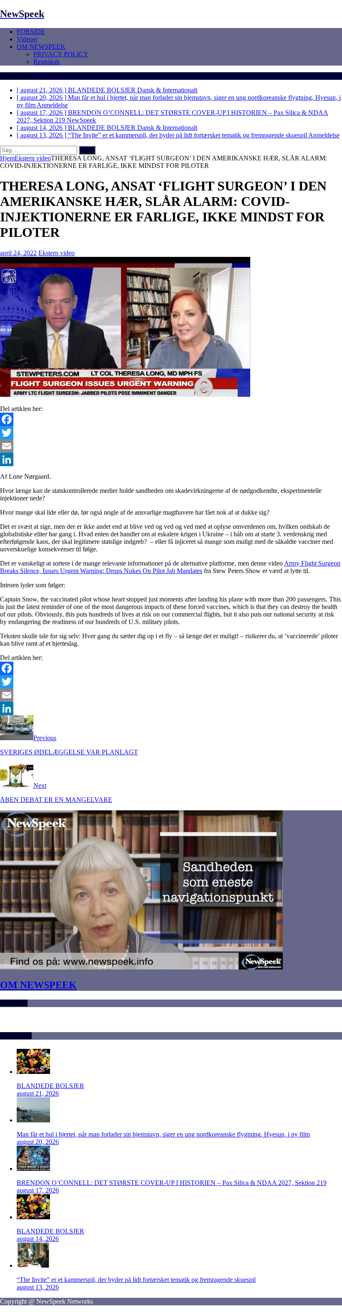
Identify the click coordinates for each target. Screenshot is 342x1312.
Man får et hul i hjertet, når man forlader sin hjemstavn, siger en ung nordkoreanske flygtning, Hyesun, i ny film (163, 1134)
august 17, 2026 (38, 1190)
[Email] (171, 446)
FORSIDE (31, 31)
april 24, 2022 (18, 252)
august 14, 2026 (38, 1238)
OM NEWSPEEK (41, 46)
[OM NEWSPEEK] (141, 967)
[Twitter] (171, 432)
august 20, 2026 (38, 1141)
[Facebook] (171, 419)
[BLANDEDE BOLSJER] (33, 1071)
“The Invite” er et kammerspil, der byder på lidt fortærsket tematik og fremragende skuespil (136, 1279)
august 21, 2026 (38, 1093)
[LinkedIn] (171, 459)
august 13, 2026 (38, 1287)
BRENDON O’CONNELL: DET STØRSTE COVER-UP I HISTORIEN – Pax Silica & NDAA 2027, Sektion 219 (172, 1182)
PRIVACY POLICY (60, 54)
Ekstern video (56, 252)
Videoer (27, 39)
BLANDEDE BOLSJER (50, 1085)
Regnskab (46, 61)
